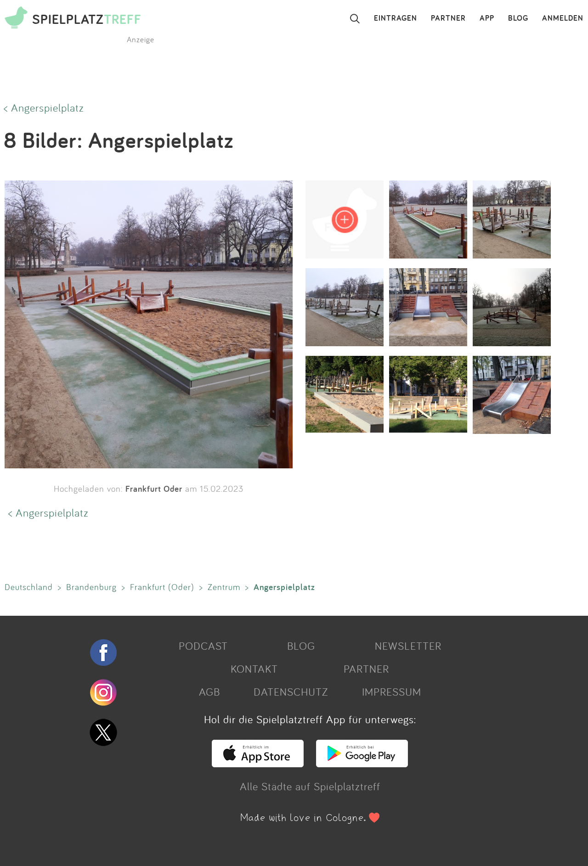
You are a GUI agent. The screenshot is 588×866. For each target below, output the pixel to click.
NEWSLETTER (408, 645)
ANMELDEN (562, 18)
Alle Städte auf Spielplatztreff (310, 786)
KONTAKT (254, 668)
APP (487, 18)
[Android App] (362, 763)
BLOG (518, 18)
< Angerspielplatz (44, 107)
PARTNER (448, 18)
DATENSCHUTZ (291, 691)
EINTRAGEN (395, 18)
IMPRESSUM (391, 691)
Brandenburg (91, 586)
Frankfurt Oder (153, 489)
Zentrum (224, 586)
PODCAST (203, 645)
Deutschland (29, 586)
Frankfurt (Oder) (162, 586)
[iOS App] (257, 763)
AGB (209, 691)
